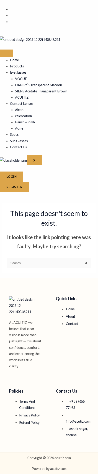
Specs (14, 134)
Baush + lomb (25, 122)
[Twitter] (11, 15)
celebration (23, 116)
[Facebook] (11, 9)
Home (14, 60)
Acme (19, 128)
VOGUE (21, 79)
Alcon (19, 110)
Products (17, 66)
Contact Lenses (22, 103)
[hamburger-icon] (6, 53)
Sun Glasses (19, 141)
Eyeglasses (18, 72)
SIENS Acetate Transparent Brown (41, 91)
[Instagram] (11, 22)
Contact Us (18, 147)
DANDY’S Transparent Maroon (38, 85)
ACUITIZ (21, 97)
